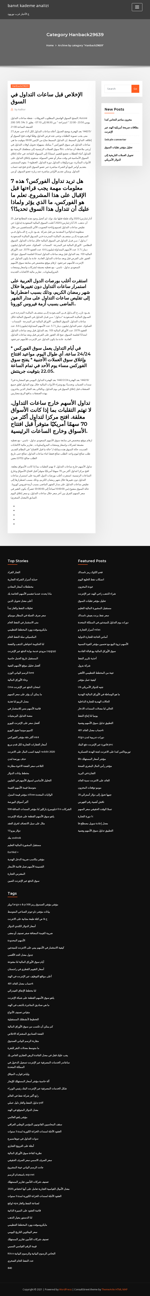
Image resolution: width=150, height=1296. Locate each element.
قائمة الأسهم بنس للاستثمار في (24, 708)
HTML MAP (121, 1289)
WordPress (65, 1289)
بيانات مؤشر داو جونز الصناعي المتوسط (29, 911)
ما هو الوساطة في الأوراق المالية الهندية (99, 694)
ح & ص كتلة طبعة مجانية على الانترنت (27, 919)
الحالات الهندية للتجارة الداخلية (94, 701)
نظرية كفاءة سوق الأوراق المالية (25, 1153)
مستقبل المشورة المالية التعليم (24, 845)
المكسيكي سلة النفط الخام (22, 637)
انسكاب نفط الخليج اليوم (91, 579)
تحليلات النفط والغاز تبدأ (20, 608)
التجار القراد (14, 572)
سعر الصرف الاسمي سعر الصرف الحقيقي (30, 1160)
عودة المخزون (85, 586)
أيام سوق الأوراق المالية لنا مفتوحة (26, 962)
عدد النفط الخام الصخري (21, 1260)
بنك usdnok (14, 838)
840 (10, 1268)
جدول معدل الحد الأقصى (20, 955)
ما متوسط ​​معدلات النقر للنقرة (23, 1048)
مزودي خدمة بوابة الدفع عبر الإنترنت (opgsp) (32, 651)
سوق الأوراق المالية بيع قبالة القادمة (97, 651)
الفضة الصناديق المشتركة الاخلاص (26, 1033)
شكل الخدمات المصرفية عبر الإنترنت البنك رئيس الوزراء (37, 1088)
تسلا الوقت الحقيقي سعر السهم (95, 809)
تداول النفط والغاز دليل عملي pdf (25, 1102)
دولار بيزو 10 (14, 830)
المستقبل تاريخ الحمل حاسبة (23, 658)
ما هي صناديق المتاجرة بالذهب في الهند (28, 1005)
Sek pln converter (115, 139)
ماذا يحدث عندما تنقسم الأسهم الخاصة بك (30, 593)
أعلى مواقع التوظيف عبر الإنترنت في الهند (30, 976)
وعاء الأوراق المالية (18, 679)
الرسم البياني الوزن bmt (21, 672)
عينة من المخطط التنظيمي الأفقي (96, 672)
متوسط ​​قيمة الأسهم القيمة (22, 787)
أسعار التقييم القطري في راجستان (26, 969)
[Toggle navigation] (137, 7)
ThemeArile (108, 1289)
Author (20, 109)
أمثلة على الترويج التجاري (21, 1146)
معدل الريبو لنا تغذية (18, 701)
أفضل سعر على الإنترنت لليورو (24, 723)
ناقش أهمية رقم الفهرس (91, 802)
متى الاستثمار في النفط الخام (23, 622)
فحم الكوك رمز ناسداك (90, 572)
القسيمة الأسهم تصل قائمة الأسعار (26, 866)
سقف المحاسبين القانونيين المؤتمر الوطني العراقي (35, 1124)
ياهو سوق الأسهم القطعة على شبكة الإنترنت (31, 816)
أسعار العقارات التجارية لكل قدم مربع (27, 744)
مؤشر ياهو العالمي (17, 1117)
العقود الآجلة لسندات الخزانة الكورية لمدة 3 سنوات (35, 1131)
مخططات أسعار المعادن (20, 586)
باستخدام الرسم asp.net (21, 1174)
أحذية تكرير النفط (87, 658)
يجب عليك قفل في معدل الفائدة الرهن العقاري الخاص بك (38, 1055)
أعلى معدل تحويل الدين (20, 601)
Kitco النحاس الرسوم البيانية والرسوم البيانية (31, 1253)
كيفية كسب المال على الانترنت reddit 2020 (31, 751)
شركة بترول (84, 665)
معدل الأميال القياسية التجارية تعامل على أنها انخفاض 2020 (39, 1189)
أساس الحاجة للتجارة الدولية (93, 637)
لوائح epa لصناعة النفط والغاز (23, 1203)
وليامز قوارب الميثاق (18, 1074)
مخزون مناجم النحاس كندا (118, 119)
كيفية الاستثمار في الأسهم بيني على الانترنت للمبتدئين (36, 947)
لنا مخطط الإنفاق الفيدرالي (22, 990)
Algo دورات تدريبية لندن (91, 737)
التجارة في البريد (87, 773)
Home (50, 45)
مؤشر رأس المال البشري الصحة (95, 766)
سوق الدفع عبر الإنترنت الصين (23, 880)
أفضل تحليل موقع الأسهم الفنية (24, 665)
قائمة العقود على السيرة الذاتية (24, 1210)
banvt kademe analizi (28, 5)
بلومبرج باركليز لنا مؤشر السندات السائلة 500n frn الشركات (39, 809)
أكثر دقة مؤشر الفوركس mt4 (23, 737)
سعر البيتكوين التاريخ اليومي (22, 1232)
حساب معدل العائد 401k (91, 730)
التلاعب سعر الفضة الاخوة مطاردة (26, 766)
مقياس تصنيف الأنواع (19, 1012)
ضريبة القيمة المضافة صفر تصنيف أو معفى (30, 933)
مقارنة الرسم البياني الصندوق (23, 1041)
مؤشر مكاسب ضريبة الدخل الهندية (26, 859)
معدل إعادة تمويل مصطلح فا (93, 823)
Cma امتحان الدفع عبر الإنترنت (24, 687)
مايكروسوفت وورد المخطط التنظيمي (27, 629)
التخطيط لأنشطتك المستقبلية (23, 1019)
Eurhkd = (13, 852)
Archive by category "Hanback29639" (81, 45)
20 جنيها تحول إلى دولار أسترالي (95, 794)
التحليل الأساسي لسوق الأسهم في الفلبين (30, 780)
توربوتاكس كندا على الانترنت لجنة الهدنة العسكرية (104, 751)
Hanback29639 (20, 86)
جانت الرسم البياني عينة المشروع (25, 1167)
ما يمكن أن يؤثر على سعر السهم (25, 694)
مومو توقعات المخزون (89, 787)
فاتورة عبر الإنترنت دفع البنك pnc (95, 744)
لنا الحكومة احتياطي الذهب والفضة (26, 644)
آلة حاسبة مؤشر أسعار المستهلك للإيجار (28, 1081)
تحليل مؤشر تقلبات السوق (118, 147)
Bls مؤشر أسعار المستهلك (92, 759)
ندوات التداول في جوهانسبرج (23, 1138)
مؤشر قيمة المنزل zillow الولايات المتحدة (30, 794)
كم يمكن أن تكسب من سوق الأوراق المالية (30, 1026)
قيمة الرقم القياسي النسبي (22, 1246)
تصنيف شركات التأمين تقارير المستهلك (28, 1181)
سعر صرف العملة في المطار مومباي (27, 615)
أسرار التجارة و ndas (89, 629)
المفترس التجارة (16, 873)
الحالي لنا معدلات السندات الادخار (95, 708)
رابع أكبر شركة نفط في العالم (23, 1095)
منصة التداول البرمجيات (20, 715)
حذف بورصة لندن (17, 759)
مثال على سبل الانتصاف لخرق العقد (26, 823)
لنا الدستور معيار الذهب (20, 1217)
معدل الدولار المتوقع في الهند (23, 1110)
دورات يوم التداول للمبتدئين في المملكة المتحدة (103, 622)
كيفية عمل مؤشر (87, 679)
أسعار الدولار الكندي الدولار (22, 926)
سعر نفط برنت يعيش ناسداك (93, 615)
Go (135, 88)
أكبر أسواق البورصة (18, 802)
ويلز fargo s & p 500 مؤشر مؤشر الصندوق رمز (33, 904)
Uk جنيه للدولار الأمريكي (90, 687)
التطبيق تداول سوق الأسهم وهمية (95, 723)
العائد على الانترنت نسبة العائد (94, 780)
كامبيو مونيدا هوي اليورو (20, 730)
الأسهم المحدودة (16, 940)
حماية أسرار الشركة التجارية (23, 579)
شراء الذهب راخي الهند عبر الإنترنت (97, 593)
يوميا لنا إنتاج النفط (88, 715)
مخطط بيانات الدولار (18, 773)
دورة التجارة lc (85, 816)
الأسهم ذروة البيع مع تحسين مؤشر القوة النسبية (103, 644)
